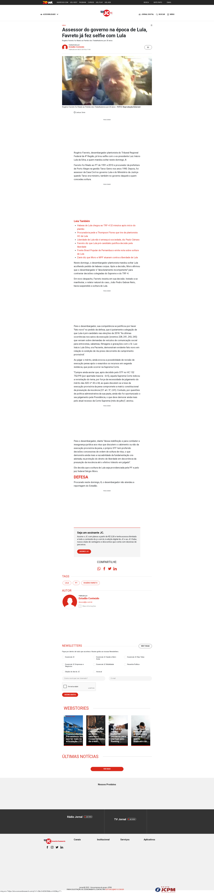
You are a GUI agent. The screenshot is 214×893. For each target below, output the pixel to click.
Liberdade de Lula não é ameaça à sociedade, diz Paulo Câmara (108, 239)
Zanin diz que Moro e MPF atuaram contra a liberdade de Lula (107, 257)
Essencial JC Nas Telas (135, 657)
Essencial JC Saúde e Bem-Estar (106, 657)
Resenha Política (133, 664)
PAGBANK (82, 2)
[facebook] (104, 568)
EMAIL (169, 2)
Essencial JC (70, 657)
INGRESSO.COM (62, 2)
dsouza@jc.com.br (85, 602)
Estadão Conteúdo (76, 47)
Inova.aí (99, 672)
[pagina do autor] (69, 602)
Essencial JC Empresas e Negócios (74, 664)
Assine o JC (84, 551)
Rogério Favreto (90, 583)
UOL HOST (73, 2)
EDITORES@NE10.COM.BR (114, 889)
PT (76, 583)
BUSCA (146, 2)
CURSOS (91, 2)
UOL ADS (108, 2)
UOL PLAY (99, 2)
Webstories (76, 708)
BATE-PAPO (158, 2)
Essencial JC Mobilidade (105, 664)
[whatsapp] (99, 568)
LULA (67, 583)
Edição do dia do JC (72, 672)
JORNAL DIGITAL (147, 14)
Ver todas (145, 646)
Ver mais (107, 769)
